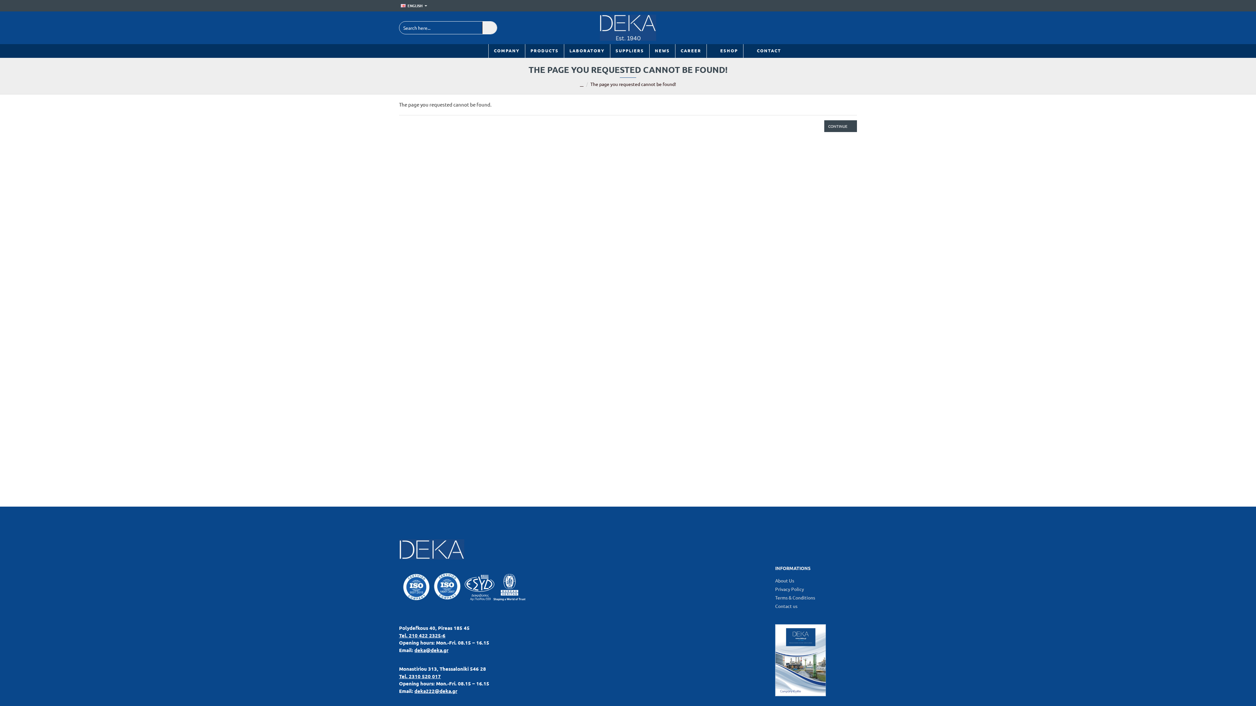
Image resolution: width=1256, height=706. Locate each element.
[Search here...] (489, 28)
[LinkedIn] (820, 27)
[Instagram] (849, 27)
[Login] (842, 6)
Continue (837, 126)
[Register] (852, 6)
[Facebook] (835, 27)
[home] (582, 84)
